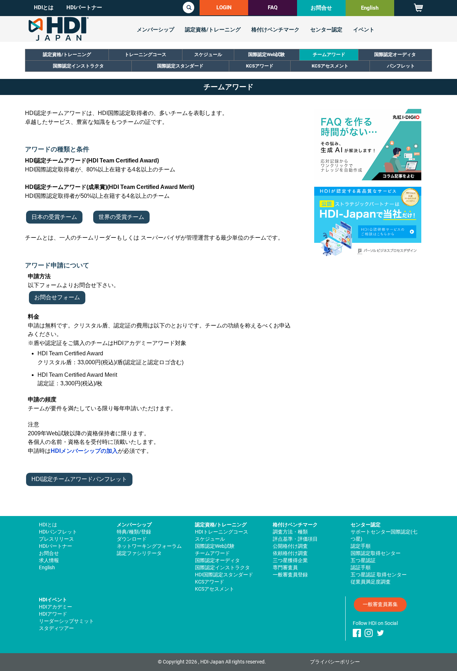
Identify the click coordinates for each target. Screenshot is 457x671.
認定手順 (361, 546)
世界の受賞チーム (121, 217)
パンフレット (401, 66)
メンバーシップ (155, 29)
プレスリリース (56, 539)
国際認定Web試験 (266, 54)
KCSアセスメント (330, 66)
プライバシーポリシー (335, 662)
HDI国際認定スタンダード (224, 574)
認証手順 (361, 567)
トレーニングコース (145, 54)
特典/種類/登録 (134, 532)
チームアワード (329, 54)
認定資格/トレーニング (213, 29)
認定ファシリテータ (139, 553)
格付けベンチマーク (275, 29)
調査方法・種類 (290, 532)
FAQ (272, 7)
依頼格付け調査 (290, 553)
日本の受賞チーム (54, 217)
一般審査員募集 (380, 604)
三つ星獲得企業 (290, 560)
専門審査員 (285, 567)
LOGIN (224, 7)
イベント (364, 29)
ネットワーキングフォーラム (149, 546)
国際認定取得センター (376, 553)
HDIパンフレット (58, 532)
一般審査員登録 (290, 574)
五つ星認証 (363, 560)
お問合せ (321, 8)
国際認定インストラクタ (78, 66)
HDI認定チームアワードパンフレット (79, 479)
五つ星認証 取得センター (379, 574)
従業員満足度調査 (371, 582)
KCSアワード (259, 66)
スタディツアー (56, 628)
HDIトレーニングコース (221, 532)
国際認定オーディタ (395, 54)
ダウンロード (132, 539)
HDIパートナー (84, 7)
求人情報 (49, 560)
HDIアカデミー (55, 607)
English (369, 8)
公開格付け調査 (290, 546)
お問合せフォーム (57, 297)
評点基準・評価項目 (295, 539)
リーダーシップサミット (66, 621)
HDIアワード (53, 614)
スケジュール (208, 54)
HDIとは (44, 7)
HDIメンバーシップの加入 (84, 451)
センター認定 (326, 29)
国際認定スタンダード (180, 66)
